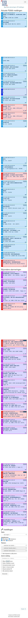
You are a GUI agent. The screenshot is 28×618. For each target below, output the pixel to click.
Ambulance (13, 539)
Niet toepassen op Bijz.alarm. (10, 553)
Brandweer (5, 539)
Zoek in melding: (5, 556)
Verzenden (4, 574)
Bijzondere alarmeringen (10, 7)
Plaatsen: (3, 543)
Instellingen (21, 7)
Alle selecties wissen (8, 571)
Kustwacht (10, 540)
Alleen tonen (8, 561)
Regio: (3, 532)
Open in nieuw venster (8, 567)
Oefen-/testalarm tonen (8, 563)
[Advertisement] (14, 42)
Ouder (23, 609)
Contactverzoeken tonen (9, 565)
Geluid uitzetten (7, 569)
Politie (4, 540)
